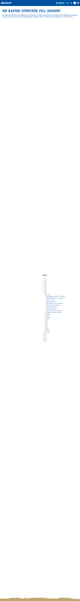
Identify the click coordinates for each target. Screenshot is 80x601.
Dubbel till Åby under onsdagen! (54, 310)
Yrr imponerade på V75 (51, 309)
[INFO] (74, 3)
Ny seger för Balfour (51, 307)
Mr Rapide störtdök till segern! (53, 312)
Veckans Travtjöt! (50, 299)
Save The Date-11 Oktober (52, 305)
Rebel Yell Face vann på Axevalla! (54, 303)
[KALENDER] (67, 3)
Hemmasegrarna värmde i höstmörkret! (56, 296)
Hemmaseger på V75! (51, 301)
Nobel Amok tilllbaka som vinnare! (54, 298)
